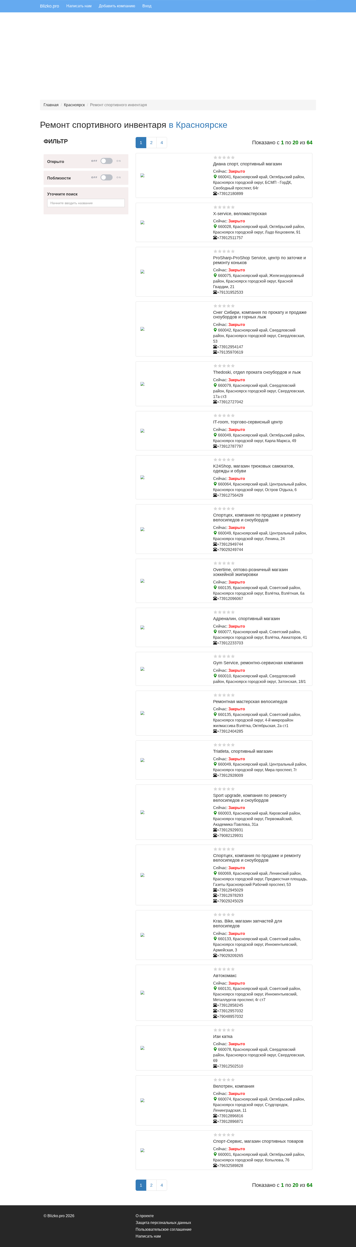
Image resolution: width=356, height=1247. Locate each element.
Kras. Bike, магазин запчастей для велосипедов (247, 923)
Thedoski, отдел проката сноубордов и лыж (257, 372)
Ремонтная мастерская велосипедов (250, 701)
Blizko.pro (49, 6)
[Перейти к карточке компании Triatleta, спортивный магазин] (173, 760)
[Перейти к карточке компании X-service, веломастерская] (173, 222)
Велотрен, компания (233, 1086)
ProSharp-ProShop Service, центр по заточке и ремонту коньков (259, 260)
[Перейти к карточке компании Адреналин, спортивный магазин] (173, 627)
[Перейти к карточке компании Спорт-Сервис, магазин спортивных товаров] (173, 1150)
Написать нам (79, 6)
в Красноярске (198, 125)
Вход (146, 6)
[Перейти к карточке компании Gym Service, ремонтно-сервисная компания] (173, 669)
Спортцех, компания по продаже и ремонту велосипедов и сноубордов (257, 517)
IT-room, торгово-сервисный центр (248, 422)
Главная (51, 105)
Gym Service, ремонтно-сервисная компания (258, 662)
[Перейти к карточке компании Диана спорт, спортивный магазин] (173, 175)
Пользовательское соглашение (164, 1229)
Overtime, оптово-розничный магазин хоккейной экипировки (250, 572)
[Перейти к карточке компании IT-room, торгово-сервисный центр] (173, 431)
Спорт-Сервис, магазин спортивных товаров (258, 1141)
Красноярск (74, 105)
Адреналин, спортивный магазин (246, 618)
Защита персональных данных (163, 1223)
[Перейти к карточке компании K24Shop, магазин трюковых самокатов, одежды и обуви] (173, 477)
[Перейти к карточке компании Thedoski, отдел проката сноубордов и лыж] (173, 384)
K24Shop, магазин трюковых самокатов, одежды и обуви (253, 468)
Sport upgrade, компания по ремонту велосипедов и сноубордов (249, 798)
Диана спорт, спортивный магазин (247, 164)
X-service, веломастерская (240, 213)
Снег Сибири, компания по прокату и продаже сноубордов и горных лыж (260, 315)
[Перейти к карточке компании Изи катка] (173, 1048)
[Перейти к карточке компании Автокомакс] (173, 993)
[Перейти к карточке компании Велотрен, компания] (173, 1100)
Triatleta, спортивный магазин (243, 751)
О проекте (145, 1216)
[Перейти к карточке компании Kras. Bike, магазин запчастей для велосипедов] (173, 935)
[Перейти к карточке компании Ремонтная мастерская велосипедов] (173, 713)
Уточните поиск (62, 194)
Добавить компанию (117, 6)
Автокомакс (225, 975)
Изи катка (222, 1036)
